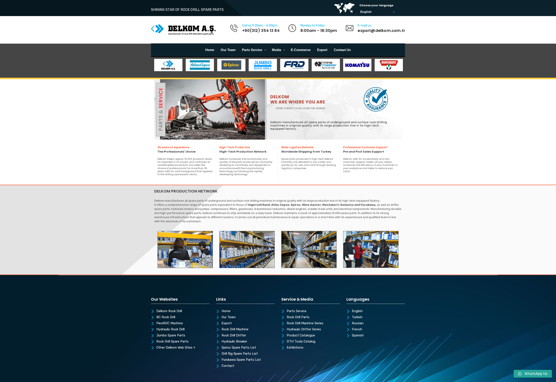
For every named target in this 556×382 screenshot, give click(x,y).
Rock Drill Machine (235, 329)
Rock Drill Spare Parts (172, 341)
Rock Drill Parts (298, 317)
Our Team (229, 317)
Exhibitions (295, 347)
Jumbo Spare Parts (170, 335)
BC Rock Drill (165, 317)
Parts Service (296, 311)
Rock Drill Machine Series (305, 323)
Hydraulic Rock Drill (170, 329)
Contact (228, 366)
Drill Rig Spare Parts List (240, 354)
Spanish (358, 335)
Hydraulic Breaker (234, 341)
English (357, 311)
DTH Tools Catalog (301, 341)
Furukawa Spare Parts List (241, 360)
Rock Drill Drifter (234, 335)
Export (227, 323)
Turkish (357, 317)
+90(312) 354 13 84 (261, 30)
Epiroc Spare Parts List (239, 347)
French (357, 329)
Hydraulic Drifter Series (304, 329)
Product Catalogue (301, 335)
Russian (358, 323)
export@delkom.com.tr (381, 30)
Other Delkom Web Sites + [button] (175, 347)
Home (226, 311)
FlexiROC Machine (169, 323)
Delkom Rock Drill (169, 311)
